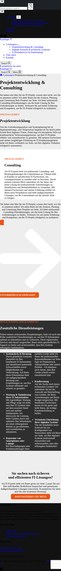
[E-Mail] (1, 569)
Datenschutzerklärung (16, 536)
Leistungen (11, 44)
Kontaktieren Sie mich (10, 66)
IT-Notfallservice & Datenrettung (27, 52)
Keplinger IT (6, 39)
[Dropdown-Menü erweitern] (18, 45)
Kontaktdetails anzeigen (11, 548)
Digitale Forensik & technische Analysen (31, 49)
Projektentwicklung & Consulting (27, 47)
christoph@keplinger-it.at (12, 550)
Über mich (11, 55)
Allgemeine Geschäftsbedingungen (22, 533)
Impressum (11, 531)
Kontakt (9, 57)
